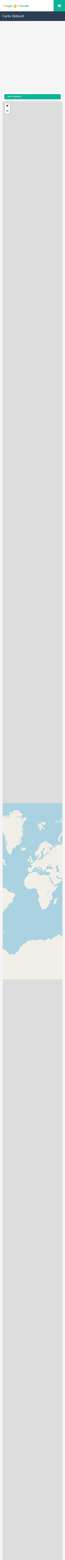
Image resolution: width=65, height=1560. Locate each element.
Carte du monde (59, 5)
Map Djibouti (14, 97)
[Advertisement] (32, 60)
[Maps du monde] (32, 5)
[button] (7, 105)
